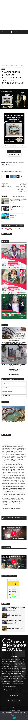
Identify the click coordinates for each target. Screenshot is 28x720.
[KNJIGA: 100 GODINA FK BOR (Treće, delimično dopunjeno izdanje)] (5, 208)
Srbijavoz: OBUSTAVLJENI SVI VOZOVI (6, 186)
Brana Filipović (9, 162)
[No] (26, 715)
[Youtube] (19, 700)
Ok (14, 717)
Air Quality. (14, 579)
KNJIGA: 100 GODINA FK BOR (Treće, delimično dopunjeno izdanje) (17, 208)
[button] (2, 32)
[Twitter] (14, 176)
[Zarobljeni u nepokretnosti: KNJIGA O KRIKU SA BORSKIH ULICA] (5, 201)
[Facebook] (11, 176)
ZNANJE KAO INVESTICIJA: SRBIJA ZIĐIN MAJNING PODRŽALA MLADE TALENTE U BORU (21, 188)
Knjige (7, 65)
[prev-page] (2, 221)
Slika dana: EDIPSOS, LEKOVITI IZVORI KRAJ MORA (11, 421)
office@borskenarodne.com (17, 690)
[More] (21, 176)
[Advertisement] (14, 15)
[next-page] (5, 221)
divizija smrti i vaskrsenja (18, 162)
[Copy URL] (7, 176)
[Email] (18, 176)
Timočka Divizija (9, 164)
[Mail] (12, 700)
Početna (3, 65)
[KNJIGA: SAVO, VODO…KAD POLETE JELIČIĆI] (5, 216)
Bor (2, 203)
